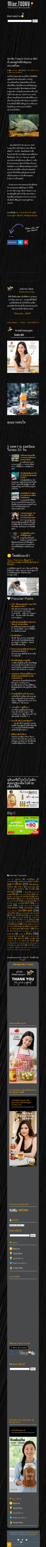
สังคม (29, 933)
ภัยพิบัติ (26, 918)
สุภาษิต (9, 941)
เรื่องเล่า (15, 924)
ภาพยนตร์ (10, 920)
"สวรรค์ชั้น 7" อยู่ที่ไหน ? (20, 707)
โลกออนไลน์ (21, 926)
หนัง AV (18, 943)
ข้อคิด (31, 884)
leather (37, 947)
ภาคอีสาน (34, 918)
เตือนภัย (28, 896)
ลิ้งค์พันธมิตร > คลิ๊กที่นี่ (22, 314)
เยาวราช (15, 922)
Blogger (23, 960)
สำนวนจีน (27, 936)
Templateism (32, 1534)
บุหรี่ (25, 905)
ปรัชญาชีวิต (11, 913)
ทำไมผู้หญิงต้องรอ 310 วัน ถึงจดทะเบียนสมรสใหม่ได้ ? (28, 475)
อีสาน (35, 945)
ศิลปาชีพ (19, 931)
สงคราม (10, 934)
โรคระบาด (26, 924)
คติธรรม (9, 889)
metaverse (12, 949)
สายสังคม (10, 936)
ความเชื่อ (32, 889)
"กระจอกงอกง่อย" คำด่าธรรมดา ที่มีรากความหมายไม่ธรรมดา (28, 515)
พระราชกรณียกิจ (17, 72)
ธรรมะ (25, 901)
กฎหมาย (18, 879)
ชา (12, 897)
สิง (33, 936)
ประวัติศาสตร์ (25, 910)
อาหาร (22, 945)
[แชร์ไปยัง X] (20, 242)
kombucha (29, 947)
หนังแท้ (23, 941)
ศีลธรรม (27, 931)
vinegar (26, 949)
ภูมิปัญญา (32, 920)
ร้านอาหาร (22, 922)
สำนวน (18, 936)
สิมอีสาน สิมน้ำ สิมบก (18, 734)
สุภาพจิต (32, 938)
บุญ (19, 905)
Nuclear (19, 949)
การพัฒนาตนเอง (22, 881)
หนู (23, 943)
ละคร (8, 926)
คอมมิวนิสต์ (11, 894)
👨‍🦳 (11, 1258)
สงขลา (34, 931)
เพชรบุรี (19, 918)
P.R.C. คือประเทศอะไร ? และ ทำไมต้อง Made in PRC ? (23, 605)
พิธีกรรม (12, 915)
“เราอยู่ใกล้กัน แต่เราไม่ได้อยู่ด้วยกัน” (27, 534)
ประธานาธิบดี (11, 911)
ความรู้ (10, 891)
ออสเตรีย (34, 943)
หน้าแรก (22, 323)
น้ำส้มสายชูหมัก (13, 903)
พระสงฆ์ (36, 913)
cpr (8, 947)
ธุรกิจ (31, 901)
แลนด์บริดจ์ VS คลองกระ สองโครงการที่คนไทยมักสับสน (28, 495)
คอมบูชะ (34, 892)
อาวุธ (15, 945)
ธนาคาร (9, 901)
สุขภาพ (21, 938)
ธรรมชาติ (17, 901)
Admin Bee (13, 70)
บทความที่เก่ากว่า (33, 323)
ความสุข (25, 892)
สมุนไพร (21, 934)
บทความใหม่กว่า (12, 323)
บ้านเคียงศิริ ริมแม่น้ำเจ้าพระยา (22, 694)
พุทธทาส (31, 915)
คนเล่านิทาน (20, 889)
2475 (8, 879)
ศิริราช (37, 929)
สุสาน (16, 941)
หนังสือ (32, 941)
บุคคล (10, 72)
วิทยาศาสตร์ (16, 929)
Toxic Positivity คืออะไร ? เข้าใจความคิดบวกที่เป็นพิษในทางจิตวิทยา (23, 562)
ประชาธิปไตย (12, 907)
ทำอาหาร (23, 899)
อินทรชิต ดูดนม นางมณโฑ (20, 660)
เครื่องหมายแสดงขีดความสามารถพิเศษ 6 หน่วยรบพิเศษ (28, 457)
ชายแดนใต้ (19, 897)
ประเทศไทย (29, 907)
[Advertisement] (23, 37)
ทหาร (37, 896)
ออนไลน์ (28, 943)
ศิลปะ (11, 931)
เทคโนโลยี (32, 899)
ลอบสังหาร (34, 924)
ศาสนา (27, 928)
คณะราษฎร (31, 887)
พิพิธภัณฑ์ (21, 915)
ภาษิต (24, 920)
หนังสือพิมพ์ (10, 943)
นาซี (38, 901)
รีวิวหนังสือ (30, 922)
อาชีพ (9, 945)
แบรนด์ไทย (32, 905)
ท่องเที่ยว (13, 899)
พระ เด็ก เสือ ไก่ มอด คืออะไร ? (22, 721)
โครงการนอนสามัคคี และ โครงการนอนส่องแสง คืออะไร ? (23, 650)
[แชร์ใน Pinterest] (25, 242)
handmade (21, 947)
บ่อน (36, 903)
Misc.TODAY (20, 3)
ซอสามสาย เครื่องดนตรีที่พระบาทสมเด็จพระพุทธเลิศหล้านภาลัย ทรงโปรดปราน (23, 676)
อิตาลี (29, 945)
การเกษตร (10, 881)
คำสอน (29, 894)
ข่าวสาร (20, 887)
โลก (13, 926)
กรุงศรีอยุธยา (31, 879)
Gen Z (13, 947)
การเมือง (35, 881)
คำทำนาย (21, 894)
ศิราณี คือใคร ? (16, 635)
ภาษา (17, 920)
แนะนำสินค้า (25, 903)
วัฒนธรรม (32, 926)
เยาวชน (9, 922)
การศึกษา (32, 70)
